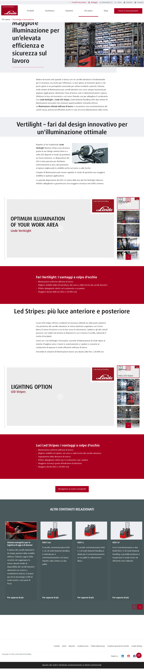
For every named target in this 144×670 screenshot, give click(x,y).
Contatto (57, 646)
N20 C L (80, 543)
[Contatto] (138, 655)
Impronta (72, 646)
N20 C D (115, 543)
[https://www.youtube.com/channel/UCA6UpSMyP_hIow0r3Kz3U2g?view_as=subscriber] (128, 656)
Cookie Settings (136, 646)
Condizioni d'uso (83, 646)
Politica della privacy (98, 646)
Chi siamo (6, 20)
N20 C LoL (46, 543)
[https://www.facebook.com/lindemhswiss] (134, 656)
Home (64, 646)
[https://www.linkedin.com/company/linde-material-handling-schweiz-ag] (122, 656)
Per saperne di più (15, 598)
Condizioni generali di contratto (118, 646)
